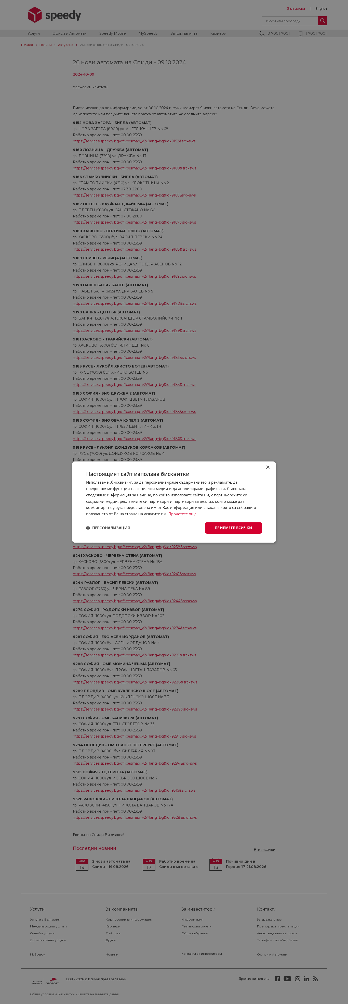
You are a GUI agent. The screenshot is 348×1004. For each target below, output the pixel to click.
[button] (108, 527)
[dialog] (174, 502)
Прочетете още (182, 513)
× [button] (268, 467)
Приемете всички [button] (233, 527)
